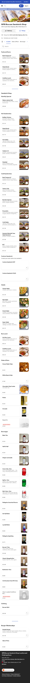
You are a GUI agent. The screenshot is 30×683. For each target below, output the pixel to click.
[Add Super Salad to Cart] (27, 327)
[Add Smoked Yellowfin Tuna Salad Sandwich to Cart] (27, 239)
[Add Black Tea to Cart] (27, 441)
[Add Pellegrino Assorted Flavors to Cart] (27, 508)
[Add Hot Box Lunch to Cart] (27, 343)
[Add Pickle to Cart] (27, 403)
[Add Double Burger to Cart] (27, 635)
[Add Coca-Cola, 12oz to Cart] (27, 474)
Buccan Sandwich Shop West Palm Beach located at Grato (11, 2)
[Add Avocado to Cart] (27, 414)
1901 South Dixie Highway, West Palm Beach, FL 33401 (13, 659)
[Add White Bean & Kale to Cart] (27, 381)
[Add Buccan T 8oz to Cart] (27, 553)
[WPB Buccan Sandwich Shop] (5, 6)
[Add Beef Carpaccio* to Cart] (27, 61)
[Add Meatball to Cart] (27, 167)
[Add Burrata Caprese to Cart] (27, 205)
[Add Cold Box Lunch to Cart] (27, 83)
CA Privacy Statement (7, 675)
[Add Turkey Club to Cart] (27, 194)
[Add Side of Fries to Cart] (27, 646)
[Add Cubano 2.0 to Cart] (27, 156)
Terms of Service (6, 674)
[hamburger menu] (2, 5)
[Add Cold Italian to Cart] (27, 228)
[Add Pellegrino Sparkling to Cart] (27, 541)
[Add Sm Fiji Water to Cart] (27, 519)
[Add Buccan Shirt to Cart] (27, 613)
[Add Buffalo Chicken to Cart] (27, 123)
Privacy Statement (15, 674)
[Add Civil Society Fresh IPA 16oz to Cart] (27, 586)
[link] (7, 42)
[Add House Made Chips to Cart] (27, 369)
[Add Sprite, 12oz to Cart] (27, 485)
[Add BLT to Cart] (27, 250)
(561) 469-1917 (5, 657)
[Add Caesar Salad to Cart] (27, 294)
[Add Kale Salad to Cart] (27, 305)
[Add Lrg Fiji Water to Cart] (27, 530)
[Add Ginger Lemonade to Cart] (27, 463)
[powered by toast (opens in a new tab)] (8, 670)
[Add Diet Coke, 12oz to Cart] (27, 497)
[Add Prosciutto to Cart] (27, 216)
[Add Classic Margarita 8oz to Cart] (27, 564)
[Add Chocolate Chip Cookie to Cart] (27, 392)
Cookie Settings (17, 675)
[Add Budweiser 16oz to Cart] (27, 575)
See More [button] (26, 1)
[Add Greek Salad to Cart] (27, 316)
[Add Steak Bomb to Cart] (27, 72)
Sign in (26, 6)
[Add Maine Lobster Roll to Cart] (27, 105)
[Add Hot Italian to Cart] (27, 145)
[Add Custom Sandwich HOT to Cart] (27, 267)
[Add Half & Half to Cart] (27, 452)
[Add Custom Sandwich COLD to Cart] (27, 279)
